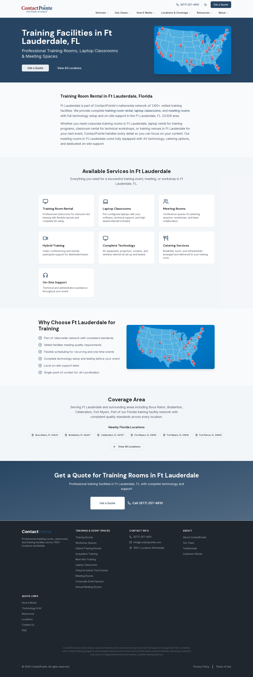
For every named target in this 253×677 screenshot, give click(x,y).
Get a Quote (221, 4)
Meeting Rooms (84, 575)
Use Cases (121, 12)
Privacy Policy (201, 666)
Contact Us (28, 624)
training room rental (119, 110)
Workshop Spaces (86, 542)
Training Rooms (84, 537)
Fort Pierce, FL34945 (210, 435)
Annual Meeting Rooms (89, 586)
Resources (203, 12)
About (222, 12)
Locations (27, 619)
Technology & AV (32, 608)
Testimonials (190, 548)
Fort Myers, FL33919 (178, 435)
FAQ (24, 630)
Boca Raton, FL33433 (46, 435)
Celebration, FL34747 (112, 435)
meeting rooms (179, 110)
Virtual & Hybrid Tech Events (92, 570)
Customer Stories (192, 553)
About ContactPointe (194, 537)
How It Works (144, 12)
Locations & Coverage (174, 12)
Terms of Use (223, 666)
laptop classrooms (147, 110)
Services (101, 12)
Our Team (188, 542)
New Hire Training (86, 559)
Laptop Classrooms (86, 564)
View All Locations (69, 68)
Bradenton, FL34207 (79, 435)
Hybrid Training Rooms (88, 548)
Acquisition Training (87, 553)
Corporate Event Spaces (90, 581)
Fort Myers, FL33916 (145, 435)
